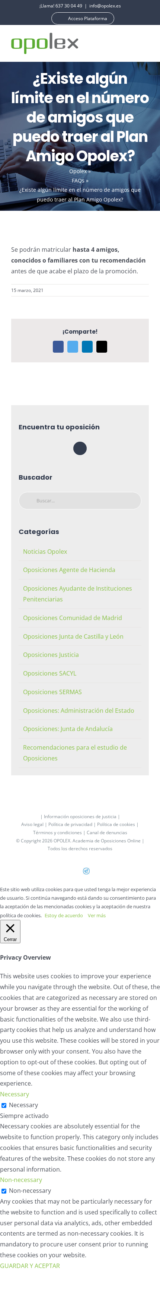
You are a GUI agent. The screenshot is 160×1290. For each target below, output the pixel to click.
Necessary (23, 1105)
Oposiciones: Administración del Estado (78, 710)
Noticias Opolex (45, 551)
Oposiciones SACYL (49, 673)
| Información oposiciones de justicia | (80, 816)
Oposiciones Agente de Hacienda (69, 570)
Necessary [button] (14, 1094)
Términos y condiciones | (60, 832)
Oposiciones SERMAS (52, 692)
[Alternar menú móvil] (146, 43)
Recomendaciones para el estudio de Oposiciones (75, 752)
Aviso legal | (34, 824)
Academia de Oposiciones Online (107, 841)
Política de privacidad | (72, 824)
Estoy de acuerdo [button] (64, 915)
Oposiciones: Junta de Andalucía (68, 729)
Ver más (97, 915)
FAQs (78, 180)
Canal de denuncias (107, 832)
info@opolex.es (105, 6)
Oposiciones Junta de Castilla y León (73, 636)
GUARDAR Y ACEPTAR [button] (30, 1266)
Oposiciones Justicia (51, 655)
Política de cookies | (118, 824)
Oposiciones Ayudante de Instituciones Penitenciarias (77, 593)
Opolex (78, 171)
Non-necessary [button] (21, 1180)
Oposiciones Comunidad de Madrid (72, 618)
